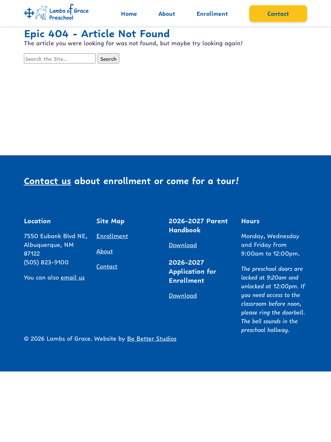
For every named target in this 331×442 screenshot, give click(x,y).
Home (129, 12)
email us (73, 276)
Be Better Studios (151, 337)
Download (183, 244)
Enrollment (212, 12)
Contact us (47, 179)
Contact (278, 12)
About (166, 12)
